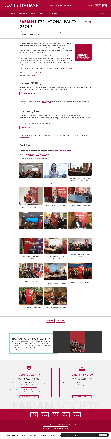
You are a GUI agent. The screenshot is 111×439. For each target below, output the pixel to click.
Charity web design (25, 435)
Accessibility (60, 435)
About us (42, 14)
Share (61, 321)
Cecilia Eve (68, 68)
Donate (98, 5)
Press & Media (89, 5)
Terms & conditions (43, 435)
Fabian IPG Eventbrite (29, 128)
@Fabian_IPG (37, 72)
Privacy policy (52, 435)
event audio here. (62, 150)
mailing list (25, 138)
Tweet (51, 321)
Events (33, 14)
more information (93, 435)
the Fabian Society (29, 397)
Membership (53, 14)
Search (102, 14)
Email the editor (46, 101)
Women (34, 414)
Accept (103, 435)
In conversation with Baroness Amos (37, 154)
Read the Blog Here (28, 94)
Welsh (66, 414)
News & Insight (10, 14)
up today (82, 397)
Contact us (55, 428)
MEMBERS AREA (81, 5)
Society (55, 414)
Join (104, 5)
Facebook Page (30, 76)
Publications (23, 14)
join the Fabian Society (59, 135)
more (15, 349)
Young (44, 414)
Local (76, 414)
